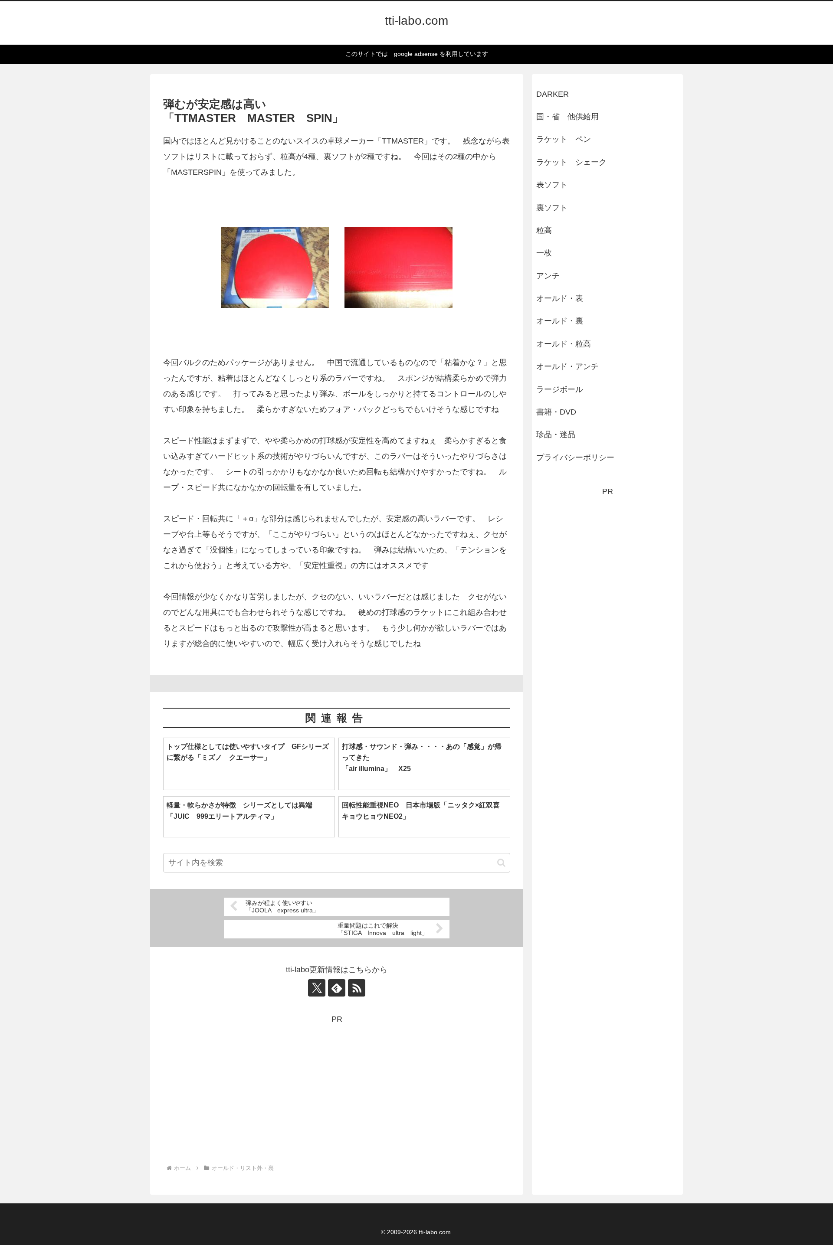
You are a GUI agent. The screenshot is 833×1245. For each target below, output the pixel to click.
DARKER (552, 94)
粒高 (544, 230)
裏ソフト (551, 207)
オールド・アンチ (567, 366)
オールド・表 (559, 298)
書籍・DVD (556, 412)
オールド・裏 (559, 321)
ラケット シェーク (571, 162)
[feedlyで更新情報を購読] (336, 988)
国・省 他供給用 (567, 116)
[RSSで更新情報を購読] (356, 988)
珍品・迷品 (555, 434)
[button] (501, 863)
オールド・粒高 (563, 344)
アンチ (548, 275)
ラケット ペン (563, 139)
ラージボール (559, 389)
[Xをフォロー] (316, 988)
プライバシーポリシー (575, 457)
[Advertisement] (336, 1086)
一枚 (548, 252)
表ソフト (551, 184)
